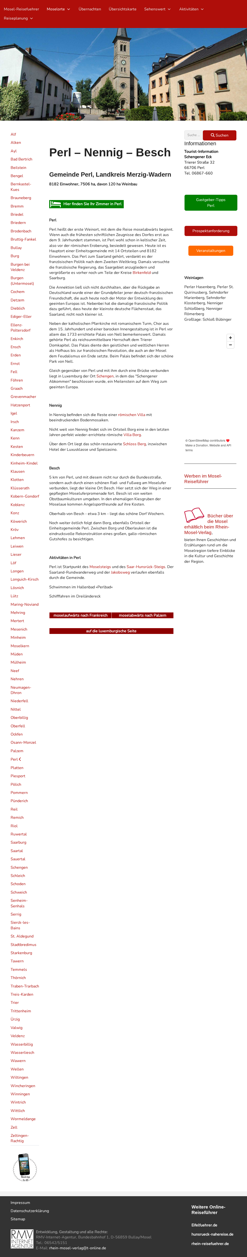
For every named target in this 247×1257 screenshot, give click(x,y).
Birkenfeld (142, 272)
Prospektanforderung (210, 231)
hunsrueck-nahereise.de (212, 1234)
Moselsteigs (100, 566)
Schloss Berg (134, 444)
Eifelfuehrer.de (204, 1225)
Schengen (105, 376)
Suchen (221, 135)
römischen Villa (131, 414)
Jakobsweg (120, 572)
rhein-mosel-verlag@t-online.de (77, 1248)
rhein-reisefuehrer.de (210, 1243)
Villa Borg (132, 435)
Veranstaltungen (210, 250)
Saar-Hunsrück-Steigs (146, 566)
